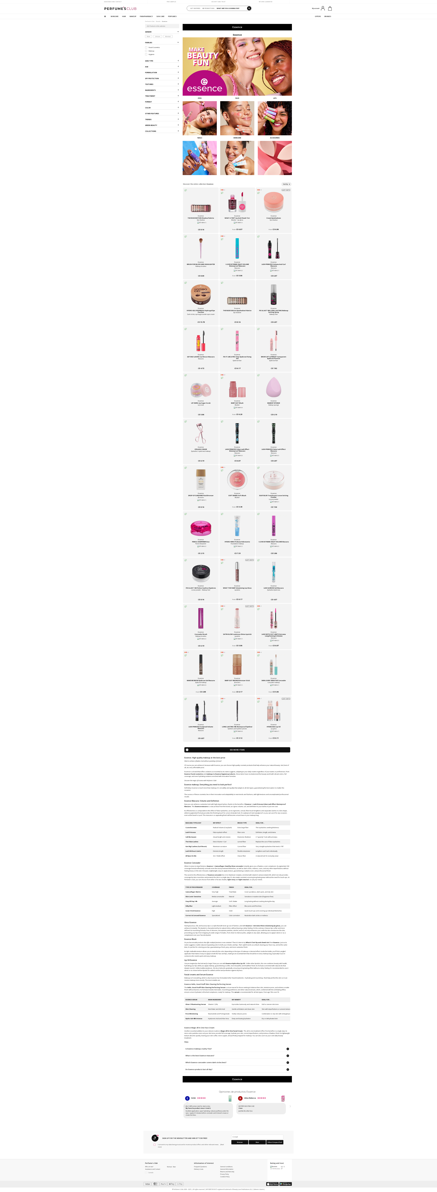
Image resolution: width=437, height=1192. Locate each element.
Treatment (150, 96)
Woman (168, 36)
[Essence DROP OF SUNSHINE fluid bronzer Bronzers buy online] (201, 502)
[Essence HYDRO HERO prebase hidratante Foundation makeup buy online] (237, 549)
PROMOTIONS (209, 8)
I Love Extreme (191, 827)
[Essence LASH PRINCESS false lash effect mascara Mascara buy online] (274, 456)
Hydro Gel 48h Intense (193, 1018)
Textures (149, 84)
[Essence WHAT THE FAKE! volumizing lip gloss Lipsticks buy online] (237, 595)
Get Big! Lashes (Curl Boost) (196, 846)
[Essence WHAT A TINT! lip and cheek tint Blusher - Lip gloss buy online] (237, 225)
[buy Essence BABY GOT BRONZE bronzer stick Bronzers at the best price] (237, 667)
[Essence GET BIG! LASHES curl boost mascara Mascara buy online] (201, 364)
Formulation (151, 73)
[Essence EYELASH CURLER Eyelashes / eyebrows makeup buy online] (201, 456)
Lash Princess (190, 832)
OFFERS (318, 16)
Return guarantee (265, 2)
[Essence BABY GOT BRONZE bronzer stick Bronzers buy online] (237, 687)
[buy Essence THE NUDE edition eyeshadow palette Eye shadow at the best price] (237, 297)
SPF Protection (152, 78)
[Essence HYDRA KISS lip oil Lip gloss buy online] (274, 734)
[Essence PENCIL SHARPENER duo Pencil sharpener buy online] (201, 549)
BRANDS (327, 16)
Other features (152, 114)
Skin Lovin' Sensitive (193, 897)
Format (148, 102)
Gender (148, 32)
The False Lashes (191, 842)
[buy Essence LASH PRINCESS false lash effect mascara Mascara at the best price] (274, 435)
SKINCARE (114, 16)
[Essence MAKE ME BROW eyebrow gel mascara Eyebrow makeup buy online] (201, 687)
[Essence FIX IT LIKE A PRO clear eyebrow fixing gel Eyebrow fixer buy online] (237, 364)
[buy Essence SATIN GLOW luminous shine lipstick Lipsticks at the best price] (237, 620)
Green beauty (151, 125)
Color (148, 108)
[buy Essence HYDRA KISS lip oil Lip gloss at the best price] (274, 713)
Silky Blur (189, 906)
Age (146, 67)
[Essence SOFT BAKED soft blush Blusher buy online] (237, 502)
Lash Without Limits (193, 851)
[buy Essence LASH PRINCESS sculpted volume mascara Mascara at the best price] (201, 713)
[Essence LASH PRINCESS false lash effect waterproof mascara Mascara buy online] (237, 456)
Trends (148, 119)
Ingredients (150, 90)
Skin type (149, 61)
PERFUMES (172, 16)
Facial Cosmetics (154, 47)
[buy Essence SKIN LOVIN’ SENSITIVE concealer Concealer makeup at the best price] (274, 667)
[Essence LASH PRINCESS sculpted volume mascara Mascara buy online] (201, 734)
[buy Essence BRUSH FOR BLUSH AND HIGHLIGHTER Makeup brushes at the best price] (201, 250)
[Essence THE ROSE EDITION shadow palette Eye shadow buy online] (201, 225)
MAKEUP (133, 16)
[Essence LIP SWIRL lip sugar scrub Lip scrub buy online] (201, 410)
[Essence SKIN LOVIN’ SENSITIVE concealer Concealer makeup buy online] (274, 687)
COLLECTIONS (150, 131)
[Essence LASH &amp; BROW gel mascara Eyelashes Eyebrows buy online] (274, 595)
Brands (158, 21)
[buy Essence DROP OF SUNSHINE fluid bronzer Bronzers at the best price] (201, 482)
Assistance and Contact (113, 2)
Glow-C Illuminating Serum (195, 1004)
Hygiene (151, 54)
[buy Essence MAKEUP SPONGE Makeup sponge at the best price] (274, 389)
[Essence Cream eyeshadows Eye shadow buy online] (274, 225)
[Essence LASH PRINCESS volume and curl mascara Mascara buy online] (274, 271)
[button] (184, 1106)
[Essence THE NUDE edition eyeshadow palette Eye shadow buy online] (237, 317)
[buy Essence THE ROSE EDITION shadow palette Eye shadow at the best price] (201, 204)
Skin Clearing (190, 1009)
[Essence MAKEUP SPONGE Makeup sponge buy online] (274, 410)
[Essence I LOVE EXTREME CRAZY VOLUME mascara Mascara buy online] (274, 549)
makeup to (211, 774)
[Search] (249, 8)
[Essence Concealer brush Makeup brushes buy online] (201, 641)
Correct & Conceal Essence (195, 915)
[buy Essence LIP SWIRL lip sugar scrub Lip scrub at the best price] (201, 389)
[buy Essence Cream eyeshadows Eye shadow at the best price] (274, 204)
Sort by (285, 184)
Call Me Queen (190, 837)
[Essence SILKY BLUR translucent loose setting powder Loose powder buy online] (274, 502)
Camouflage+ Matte (193, 892)
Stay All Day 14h (191, 901)
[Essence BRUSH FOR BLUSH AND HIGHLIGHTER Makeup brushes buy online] (201, 271)
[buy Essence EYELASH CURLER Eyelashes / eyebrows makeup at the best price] (201, 435)
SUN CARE (160, 16)
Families (148, 42)
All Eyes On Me (190, 856)
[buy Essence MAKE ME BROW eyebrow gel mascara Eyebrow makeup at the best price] (201, 667)
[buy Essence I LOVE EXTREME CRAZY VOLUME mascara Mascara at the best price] (274, 528)
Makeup (151, 51)
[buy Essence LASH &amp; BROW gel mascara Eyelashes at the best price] (274, 574)
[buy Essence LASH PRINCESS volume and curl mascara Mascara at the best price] (274, 250)
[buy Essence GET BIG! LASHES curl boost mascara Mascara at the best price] (201, 343)
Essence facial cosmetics (193, 774)
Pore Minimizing (191, 1014)
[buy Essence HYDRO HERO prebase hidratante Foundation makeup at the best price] (237, 528)
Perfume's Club (149, 21)
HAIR (124, 16)
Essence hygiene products (225, 774)
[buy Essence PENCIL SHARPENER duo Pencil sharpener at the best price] (201, 528)
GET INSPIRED (195, 8)
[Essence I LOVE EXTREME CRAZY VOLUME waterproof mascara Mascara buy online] (237, 271)
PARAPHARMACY (146, 16)
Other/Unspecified (275, 1140)
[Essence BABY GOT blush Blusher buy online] (237, 410)
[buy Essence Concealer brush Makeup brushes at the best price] (201, 620)
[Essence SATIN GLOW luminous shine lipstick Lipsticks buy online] (237, 641)
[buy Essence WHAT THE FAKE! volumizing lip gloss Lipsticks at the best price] (237, 574)
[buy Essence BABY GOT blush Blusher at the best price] (237, 389)
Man (148, 36)
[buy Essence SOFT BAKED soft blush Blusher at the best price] (237, 482)
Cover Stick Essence (192, 911)
